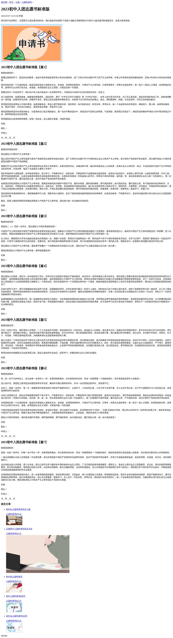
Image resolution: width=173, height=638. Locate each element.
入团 (17, 2)
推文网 (4, 2)
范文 (11, 2)
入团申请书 (27, 2)
